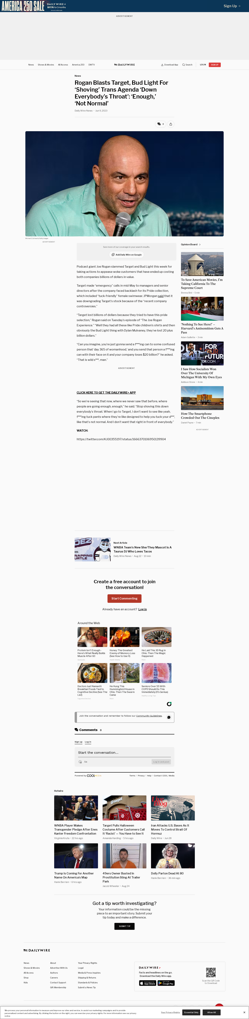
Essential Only (191, 1012)
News (31, 64)
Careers (54, 977)
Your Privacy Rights (87, 963)
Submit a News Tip (87, 987)
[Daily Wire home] (124, 64)
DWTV (91, 64)
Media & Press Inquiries (89, 973)
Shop (26, 977)
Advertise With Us (59, 968)
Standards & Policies (88, 982)
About (53, 963)
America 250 (78, 64)
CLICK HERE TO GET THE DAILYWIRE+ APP (106, 392)
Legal (80, 968)
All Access (63, 64)
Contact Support (58, 982)
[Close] (244, 1012)
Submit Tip (125, 926)
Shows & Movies (46, 64)
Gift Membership (58, 987)
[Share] (170, 124)
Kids (26, 982)
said (161, 296)
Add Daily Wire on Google (129, 254)
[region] (124, 1012)
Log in (142, 609)
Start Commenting (124, 598)
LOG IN (203, 65)
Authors (54, 973)
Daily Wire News (84, 110)
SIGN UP (214, 65)
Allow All (211, 1012)
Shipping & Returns (87, 977)
